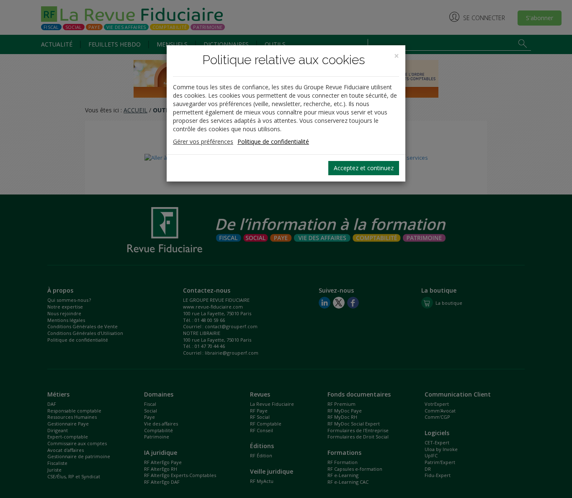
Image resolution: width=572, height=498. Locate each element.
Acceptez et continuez (364, 168)
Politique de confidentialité (273, 141)
